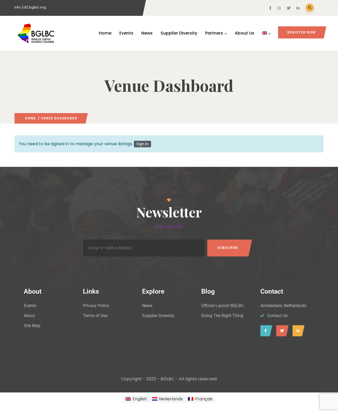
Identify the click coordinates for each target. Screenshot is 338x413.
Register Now (301, 32)
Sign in (142, 144)
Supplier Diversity (179, 33)
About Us (244, 33)
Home (105, 33)
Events (126, 33)
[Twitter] (281, 330)
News (147, 33)
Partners (214, 33)
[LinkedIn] (297, 330)
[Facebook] (265, 330)
